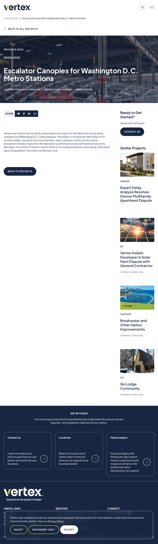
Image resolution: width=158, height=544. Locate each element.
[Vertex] (17, 7)
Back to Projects (20, 171)
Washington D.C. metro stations (37, 136)
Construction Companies (58, 89)
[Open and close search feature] (142, 7)
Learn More (44, 458)
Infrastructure (83, 89)
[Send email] (35, 113)
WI (121, 246)
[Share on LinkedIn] (29, 113)
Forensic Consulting (131, 272)
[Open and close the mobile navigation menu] (151, 7)
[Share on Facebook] (24, 113)
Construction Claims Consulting (22, 89)
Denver (124, 181)
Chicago (125, 314)
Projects (16, 18)
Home (7, 18)
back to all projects (23, 28)
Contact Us (132, 131)
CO (122, 377)
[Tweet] (18, 113)
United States (12, 57)
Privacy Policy (56, 521)
